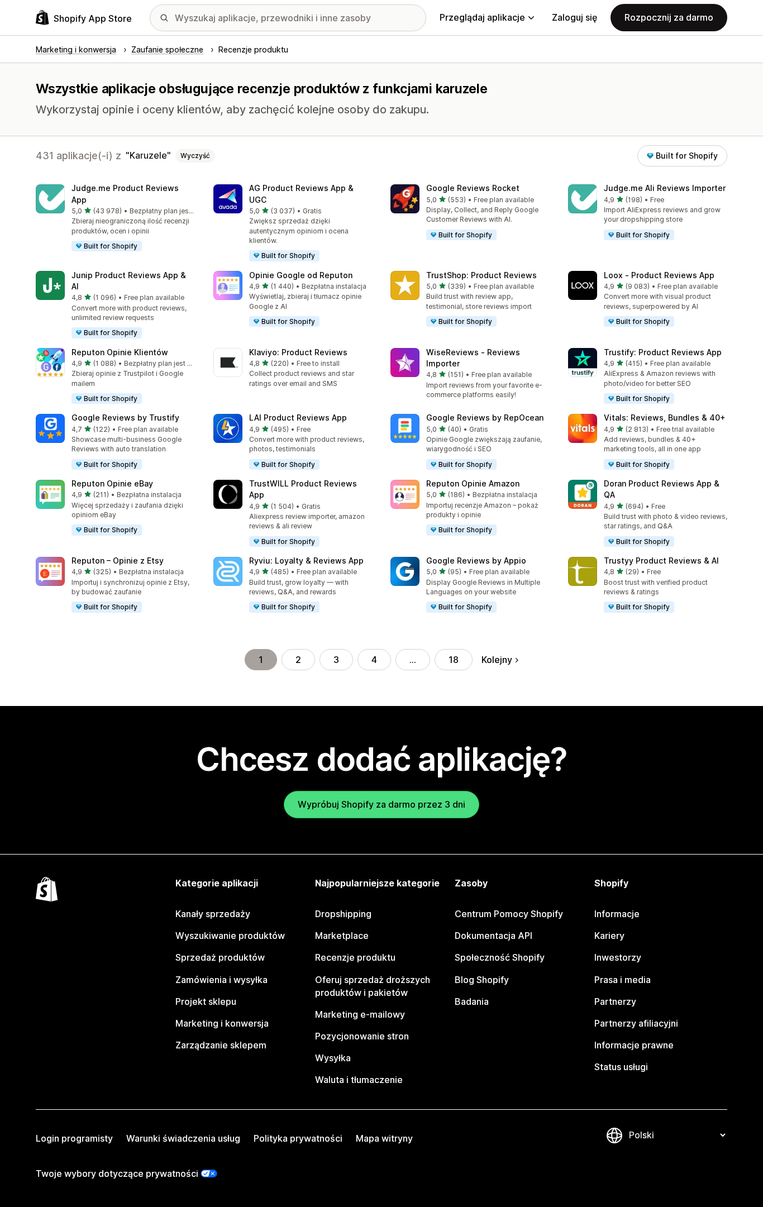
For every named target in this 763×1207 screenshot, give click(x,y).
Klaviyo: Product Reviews (298, 352)
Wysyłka (333, 1057)
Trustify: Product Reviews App (663, 352)
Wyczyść (195, 155)
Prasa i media (622, 979)
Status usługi (621, 1066)
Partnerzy (615, 1001)
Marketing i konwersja (222, 1023)
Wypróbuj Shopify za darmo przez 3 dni (381, 804)
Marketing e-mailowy (360, 1014)
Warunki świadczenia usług (183, 1138)
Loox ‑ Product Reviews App (659, 275)
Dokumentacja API (493, 935)
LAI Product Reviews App (298, 417)
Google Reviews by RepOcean (484, 417)
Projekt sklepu (205, 1001)
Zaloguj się (574, 17)
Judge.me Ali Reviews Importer (665, 188)
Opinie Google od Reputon (300, 275)
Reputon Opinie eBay (112, 483)
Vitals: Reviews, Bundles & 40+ (665, 417)
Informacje (617, 913)
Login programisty (74, 1138)
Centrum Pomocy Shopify (509, 913)
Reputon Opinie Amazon (472, 483)
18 (454, 659)
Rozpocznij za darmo (668, 17)
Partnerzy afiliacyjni (636, 1023)
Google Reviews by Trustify (125, 417)
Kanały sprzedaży (212, 913)
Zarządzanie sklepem (220, 1045)
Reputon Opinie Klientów (119, 352)
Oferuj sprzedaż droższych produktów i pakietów (372, 986)
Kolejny (496, 659)
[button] (115, 218)
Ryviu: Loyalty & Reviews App (306, 560)
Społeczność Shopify (500, 957)
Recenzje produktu (355, 957)
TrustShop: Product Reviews (481, 275)
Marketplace (342, 935)
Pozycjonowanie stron (362, 1036)
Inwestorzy (617, 957)
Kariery (609, 935)
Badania (472, 1001)
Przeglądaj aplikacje (482, 17)
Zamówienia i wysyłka (221, 979)
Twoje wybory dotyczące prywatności (117, 1173)
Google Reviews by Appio (476, 560)
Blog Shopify (482, 979)
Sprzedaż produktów (220, 957)
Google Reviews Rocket (472, 188)
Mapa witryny (384, 1138)
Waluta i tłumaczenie (359, 1079)
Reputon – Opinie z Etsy (117, 560)
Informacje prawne (634, 1045)
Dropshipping (343, 913)
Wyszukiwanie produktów (230, 935)
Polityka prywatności (298, 1138)
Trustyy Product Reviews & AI (661, 560)
